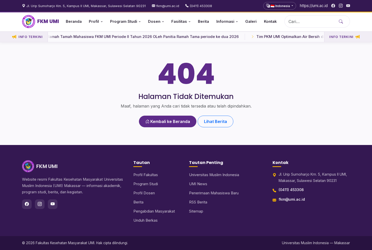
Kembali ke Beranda (169, 121)
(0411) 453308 (200, 6)
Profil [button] (94, 21)
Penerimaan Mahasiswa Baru (214, 193)
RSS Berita (198, 202)
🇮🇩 (280, 6)
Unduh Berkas (145, 220)
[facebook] (333, 6)
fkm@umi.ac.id (167, 6)
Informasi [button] (225, 21)
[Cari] (341, 21)
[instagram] (341, 6)
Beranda (74, 21)
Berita (203, 21)
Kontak (270, 21)
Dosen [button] (154, 21)
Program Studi (145, 184)
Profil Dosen (144, 193)
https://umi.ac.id (314, 5)
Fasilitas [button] (179, 21)
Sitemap (196, 211)
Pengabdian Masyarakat (154, 211)
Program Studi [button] (123, 21)
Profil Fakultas (145, 175)
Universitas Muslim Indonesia (214, 175)
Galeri (251, 21)
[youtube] (348, 6)
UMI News (198, 184)
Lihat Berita (215, 121)
